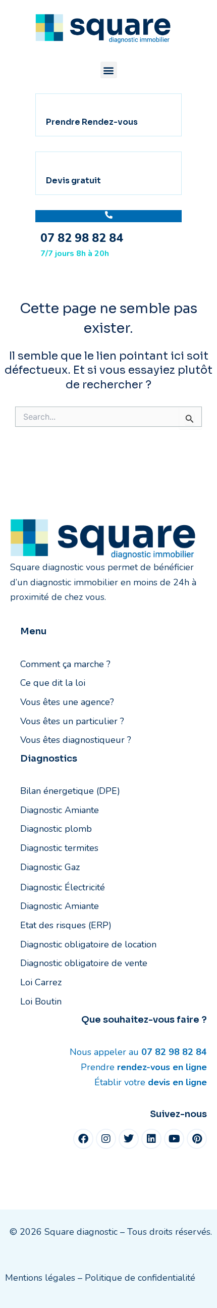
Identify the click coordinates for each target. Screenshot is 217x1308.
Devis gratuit (73, 180)
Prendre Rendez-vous (92, 122)
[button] (108, 70)
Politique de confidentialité (140, 1278)
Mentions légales (40, 1278)
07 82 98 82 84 (81, 238)
